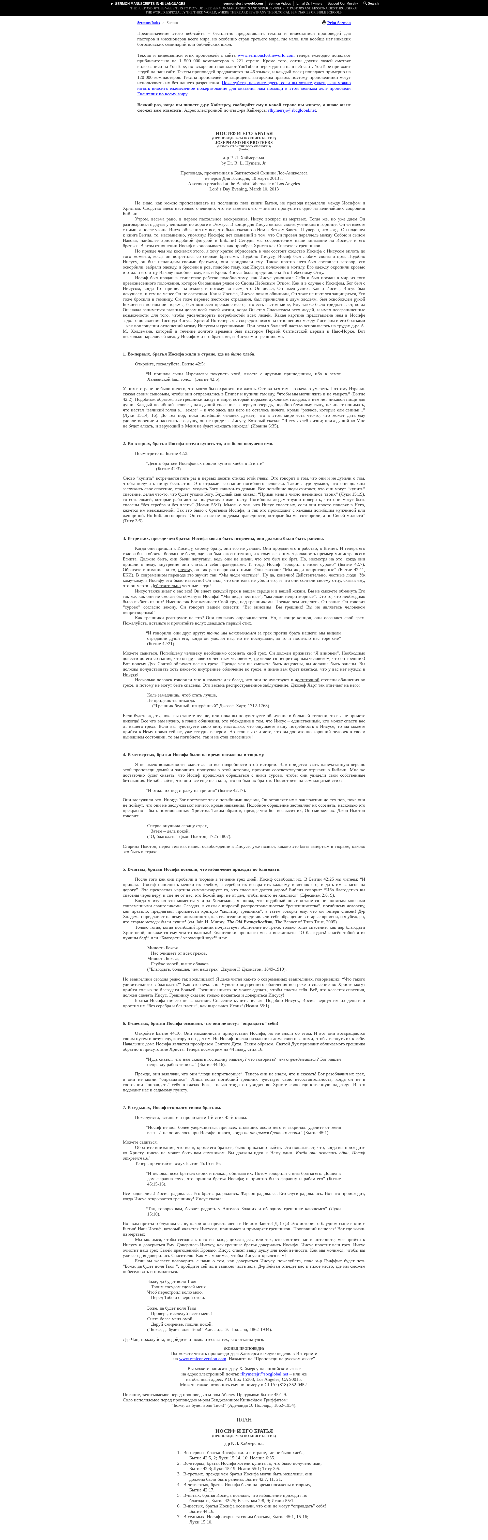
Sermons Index (148, 23)
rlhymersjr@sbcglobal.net (292, 110)
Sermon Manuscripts (135, 4)
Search (373, 3)
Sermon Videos (279, 3)
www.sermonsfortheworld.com (266, 55)
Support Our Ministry (343, 3)
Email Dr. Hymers (309, 3)
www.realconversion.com (202, 1358)
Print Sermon (339, 23)
